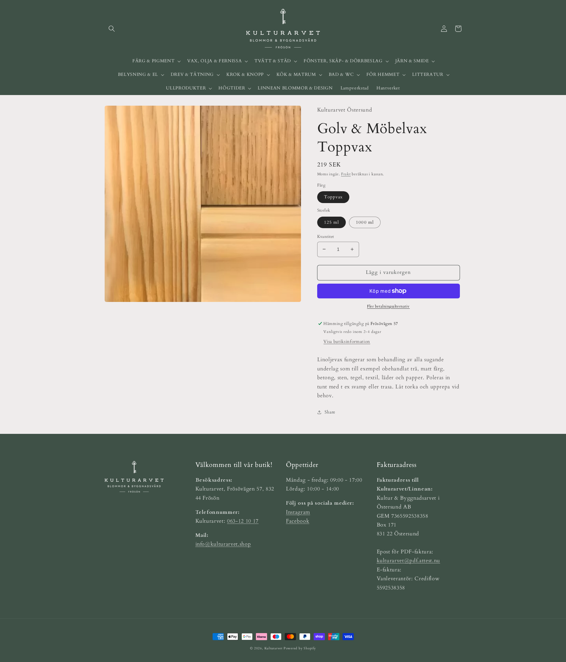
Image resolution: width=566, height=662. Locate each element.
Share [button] (330, 412)
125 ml (331, 222)
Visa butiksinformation (346, 342)
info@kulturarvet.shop (223, 544)
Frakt (346, 173)
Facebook (297, 521)
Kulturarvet (273, 648)
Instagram (298, 512)
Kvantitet (325, 236)
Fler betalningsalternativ (388, 306)
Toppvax (333, 197)
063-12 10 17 (243, 521)
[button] (112, 29)
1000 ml (365, 222)
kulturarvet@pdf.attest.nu (408, 560)
